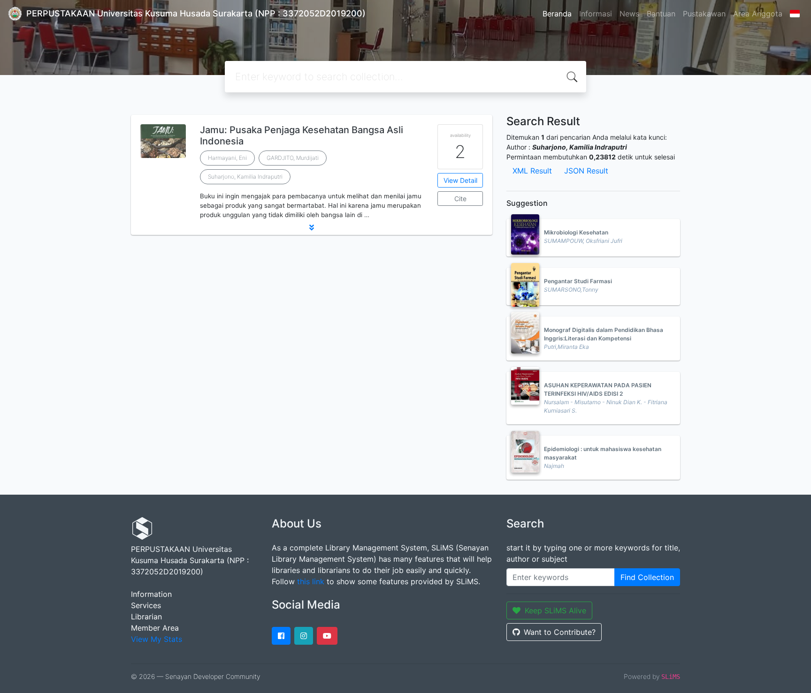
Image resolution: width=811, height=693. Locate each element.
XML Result (532, 170)
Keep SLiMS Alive (555, 610)
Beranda (557, 13)
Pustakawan (704, 13)
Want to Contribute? (560, 632)
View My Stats (156, 639)
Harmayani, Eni (227, 157)
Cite (460, 199)
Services (146, 605)
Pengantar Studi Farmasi (578, 281)
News (629, 13)
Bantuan (661, 13)
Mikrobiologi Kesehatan (576, 232)
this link (310, 581)
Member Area (155, 628)
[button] (311, 227)
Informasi (595, 13)
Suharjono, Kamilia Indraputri (245, 176)
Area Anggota (757, 13)
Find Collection (647, 577)
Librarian (146, 616)
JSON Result (586, 170)
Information (151, 594)
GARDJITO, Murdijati (293, 157)
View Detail (460, 180)
